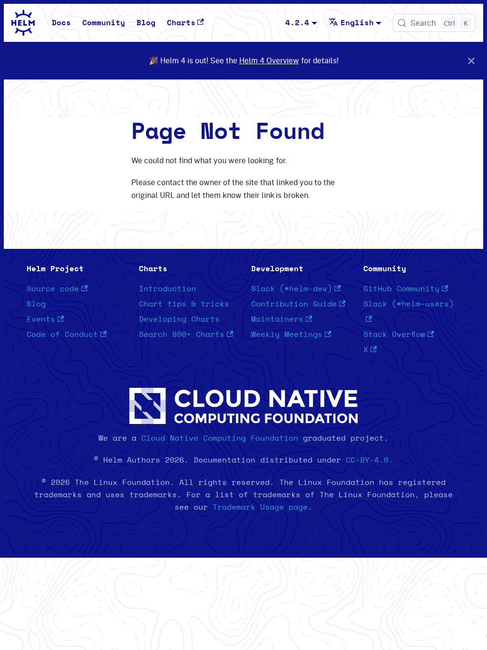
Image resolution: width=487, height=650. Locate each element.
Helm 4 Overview (269, 60)
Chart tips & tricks (184, 304)
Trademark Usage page (260, 507)
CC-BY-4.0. (369, 460)
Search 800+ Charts (181, 334)
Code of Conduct (62, 334)
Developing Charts (179, 319)
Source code (53, 289)
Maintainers (277, 319)
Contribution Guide (294, 304)
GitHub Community (401, 289)
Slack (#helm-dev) (291, 289)
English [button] (357, 23)
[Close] (471, 60)
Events (41, 319)
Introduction (167, 289)
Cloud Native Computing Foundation (219, 438)
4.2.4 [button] (297, 23)
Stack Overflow (394, 334)
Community (103, 23)
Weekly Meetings (286, 334)
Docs (61, 23)
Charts (181, 23)
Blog (146, 23)
